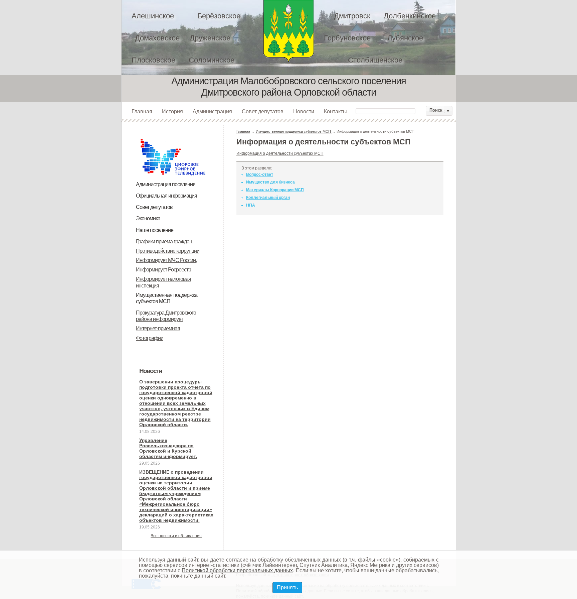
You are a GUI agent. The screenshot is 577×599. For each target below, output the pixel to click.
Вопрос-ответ (259, 174)
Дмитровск (352, 16)
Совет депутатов (262, 111)
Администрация (212, 111)
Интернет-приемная (158, 328)
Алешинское (153, 16)
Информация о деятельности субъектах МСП (280, 153)
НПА (250, 205)
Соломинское (211, 60)
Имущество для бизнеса (270, 182)
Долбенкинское (410, 16)
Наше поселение (154, 230)
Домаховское (157, 38)
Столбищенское (375, 60)
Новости (303, 111)
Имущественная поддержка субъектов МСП (294, 131)
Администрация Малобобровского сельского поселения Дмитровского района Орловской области (288, 31)
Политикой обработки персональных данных (237, 570)
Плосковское (153, 60)
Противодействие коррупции (167, 251)
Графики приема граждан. (164, 241)
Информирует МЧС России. (166, 260)
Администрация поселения (165, 184)
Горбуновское (347, 38)
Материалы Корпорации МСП (275, 190)
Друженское (210, 38)
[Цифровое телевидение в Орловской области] (173, 138)
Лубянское (405, 38)
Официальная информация (166, 196)
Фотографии (149, 338)
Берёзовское (218, 16)
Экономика (148, 218)
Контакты (335, 111)
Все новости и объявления (176, 535)
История (172, 111)
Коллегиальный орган (268, 197)
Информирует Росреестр (163, 269)
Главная (142, 111)
